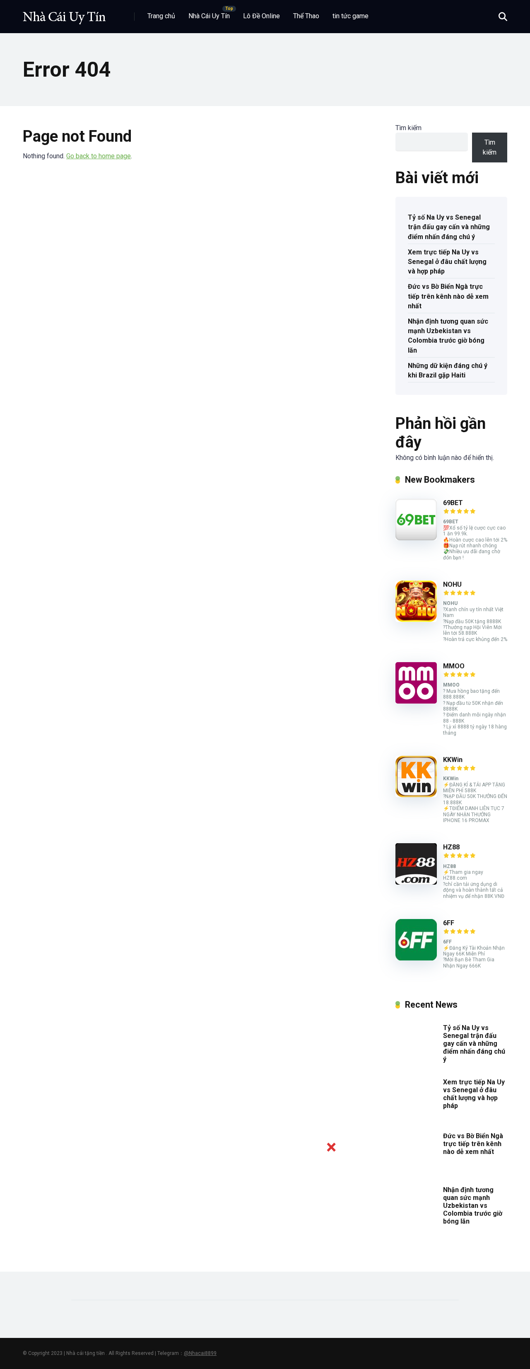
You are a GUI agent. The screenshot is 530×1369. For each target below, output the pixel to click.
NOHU (452, 584)
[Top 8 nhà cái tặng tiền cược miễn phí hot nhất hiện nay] (64, 13)
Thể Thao (306, 16)
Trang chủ (161, 16)
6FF (448, 923)
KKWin (453, 760)
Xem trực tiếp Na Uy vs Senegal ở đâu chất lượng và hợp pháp (447, 261)
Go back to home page (98, 156)
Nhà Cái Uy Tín (209, 16)
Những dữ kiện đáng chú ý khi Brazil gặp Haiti (447, 370)
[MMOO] (416, 701)
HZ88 (451, 847)
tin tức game (350, 16)
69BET (453, 503)
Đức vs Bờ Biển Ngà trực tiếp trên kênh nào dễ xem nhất (448, 296)
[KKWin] (416, 795)
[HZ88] (416, 882)
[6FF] (416, 958)
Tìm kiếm (408, 128)
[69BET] (416, 538)
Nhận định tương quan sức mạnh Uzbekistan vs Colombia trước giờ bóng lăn (448, 335)
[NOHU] (416, 620)
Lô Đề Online (261, 16)
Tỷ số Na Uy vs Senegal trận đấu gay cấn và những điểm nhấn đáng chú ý (449, 226)
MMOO (454, 666)
